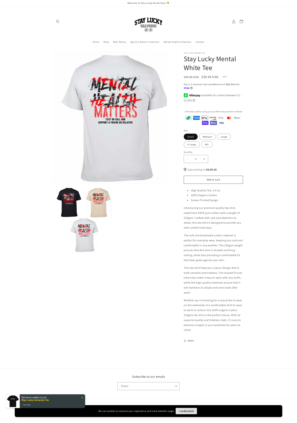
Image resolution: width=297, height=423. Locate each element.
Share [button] (191, 340)
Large (224, 136)
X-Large (191, 144)
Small (190, 136)
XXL (207, 144)
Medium (207, 136)
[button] (58, 21)
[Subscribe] (175, 386)
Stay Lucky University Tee (35, 400)
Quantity (188, 152)
